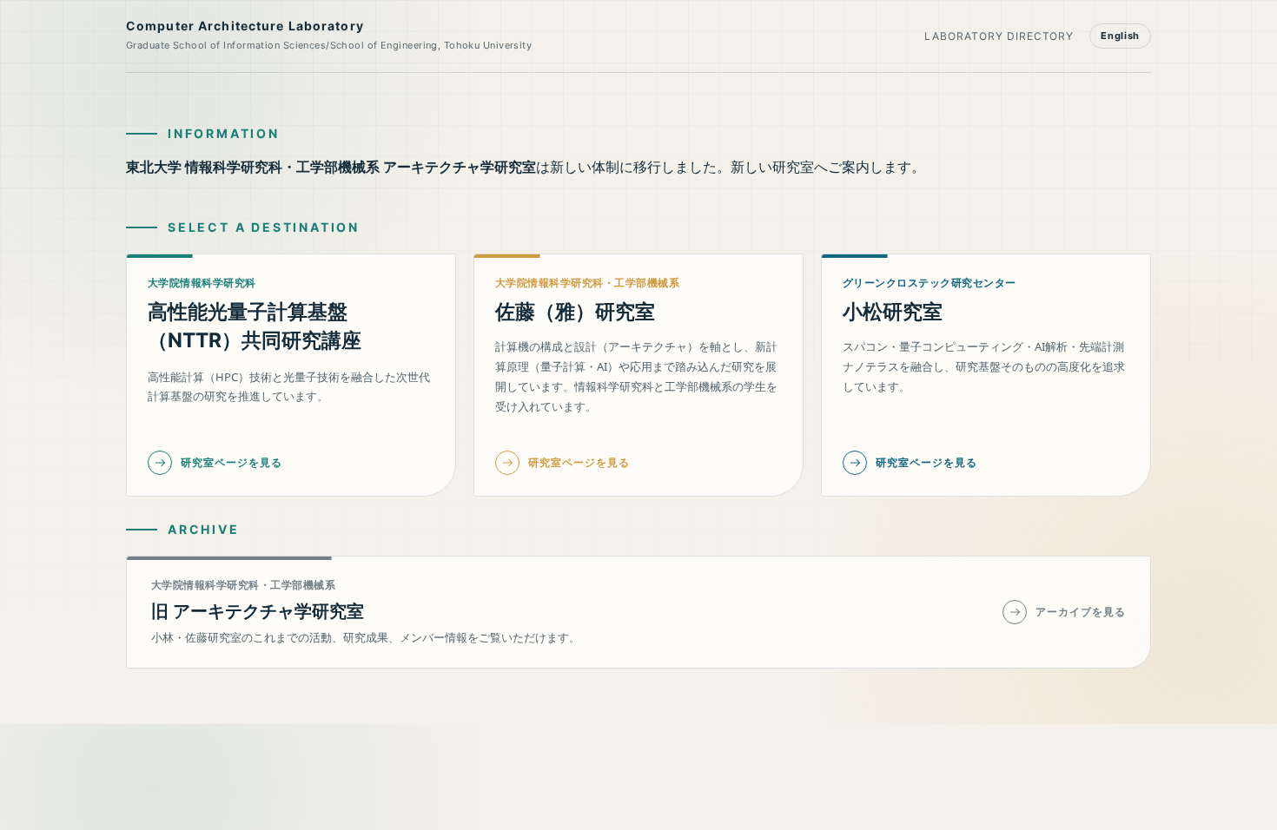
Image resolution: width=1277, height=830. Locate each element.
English (1120, 36)
